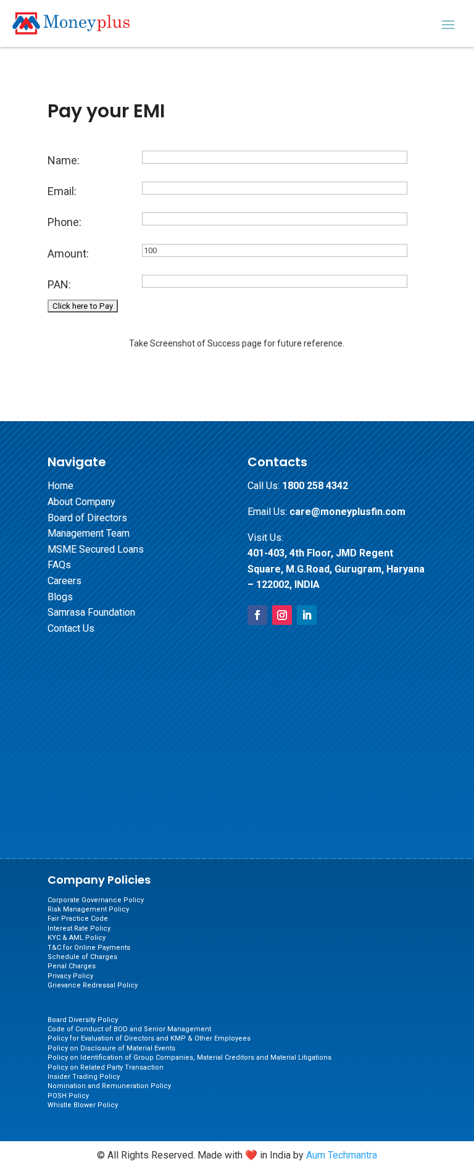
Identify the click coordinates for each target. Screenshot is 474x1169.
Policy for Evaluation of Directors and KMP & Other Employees (149, 1038)
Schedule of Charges (82, 957)
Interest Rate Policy (79, 928)
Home (60, 486)
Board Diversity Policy (83, 1020)
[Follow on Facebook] (257, 615)
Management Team (89, 533)
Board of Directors (87, 518)
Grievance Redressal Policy (93, 985)
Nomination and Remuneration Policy (109, 1086)
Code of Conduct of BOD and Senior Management (129, 1029)
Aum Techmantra (341, 1155)
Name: (64, 160)
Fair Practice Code (78, 919)
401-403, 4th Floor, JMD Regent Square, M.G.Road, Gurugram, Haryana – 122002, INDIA (336, 568)
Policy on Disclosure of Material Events (111, 1048)
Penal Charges (72, 966)
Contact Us (71, 628)
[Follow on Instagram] (282, 615)
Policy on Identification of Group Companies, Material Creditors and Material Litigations (189, 1058)
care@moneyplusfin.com (347, 511)
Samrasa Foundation (91, 612)
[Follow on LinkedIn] (307, 615)
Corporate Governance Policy (96, 900)
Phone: (64, 222)
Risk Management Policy (88, 909)
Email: (62, 191)
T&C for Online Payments (89, 948)
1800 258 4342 (315, 486)
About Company (81, 502)
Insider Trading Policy (84, 1077)
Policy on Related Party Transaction (106, 1067)
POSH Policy (68, 1096)
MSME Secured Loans (96, 549)
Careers (64, 581)
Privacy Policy (70, 976)
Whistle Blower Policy (83, 1105)
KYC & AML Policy (77, 938)
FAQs (59, 565)
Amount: (68, 253)
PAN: (59, 284)
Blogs (60, 597)
